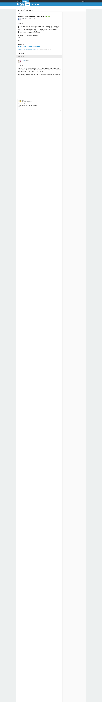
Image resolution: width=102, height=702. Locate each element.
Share (20, 40)
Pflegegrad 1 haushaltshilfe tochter (26, 48)
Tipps (32, 4)
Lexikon (37, 4)
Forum (27, 4)
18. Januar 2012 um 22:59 (27, 61)
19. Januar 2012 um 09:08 (31, 20)
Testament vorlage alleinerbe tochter (26, 49)
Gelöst (48, 16)
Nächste (57, 13)
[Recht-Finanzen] (20, 4)
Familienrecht (28, 10)
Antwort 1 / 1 (21, 56)
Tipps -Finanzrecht (40, 48)
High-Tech (19, 1)
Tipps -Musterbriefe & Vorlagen (43, 49)
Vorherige (21, 13)
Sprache (83, 1)
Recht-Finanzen (25, 1)
